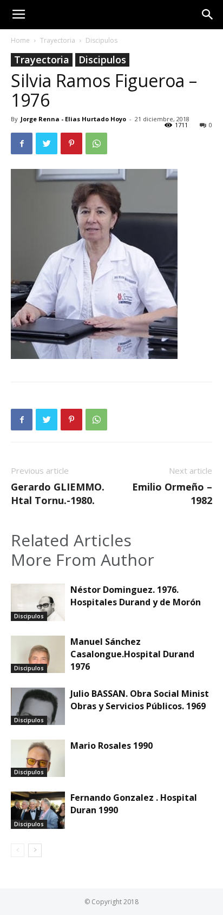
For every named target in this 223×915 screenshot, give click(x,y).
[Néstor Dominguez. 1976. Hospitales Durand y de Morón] (38, 602)
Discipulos (101, 40)
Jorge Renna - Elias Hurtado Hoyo (73, 119)
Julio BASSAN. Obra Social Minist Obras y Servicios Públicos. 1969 (139, 700)
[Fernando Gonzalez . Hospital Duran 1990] (38, 810)
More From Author (82, 560)
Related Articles (71, 540)
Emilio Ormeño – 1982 (172, 493)
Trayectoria (57, 40)
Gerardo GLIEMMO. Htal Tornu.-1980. (57, 493)
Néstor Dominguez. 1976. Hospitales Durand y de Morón (135, 596)
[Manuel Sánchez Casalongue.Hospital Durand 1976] (38, 654)
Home (20, 40)
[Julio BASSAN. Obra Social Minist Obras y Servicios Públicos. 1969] (38, 706)
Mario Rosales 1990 (111, 745)
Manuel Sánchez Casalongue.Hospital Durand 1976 (132, 654)
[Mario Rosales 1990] (38, 758)
